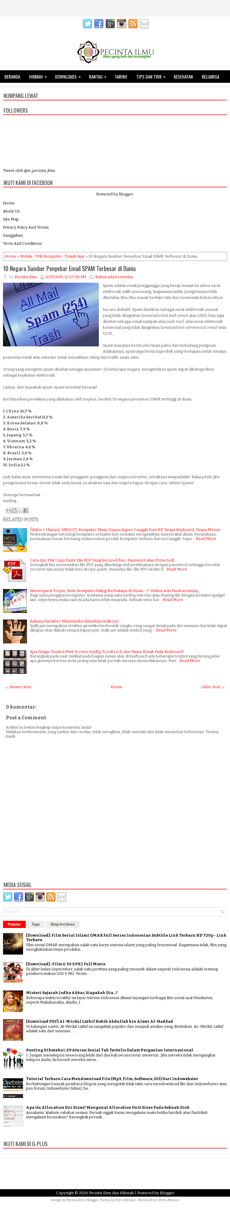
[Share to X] (20, 510)
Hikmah (38, 76)
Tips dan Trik (150, 76)
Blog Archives (63, 924)
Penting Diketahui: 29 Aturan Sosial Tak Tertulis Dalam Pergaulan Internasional (109, 1050)
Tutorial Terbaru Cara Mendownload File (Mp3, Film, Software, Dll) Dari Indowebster (112, 1079)
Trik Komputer (48, 256)
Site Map (11, 219)
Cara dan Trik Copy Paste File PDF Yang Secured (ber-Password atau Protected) (102, 560)
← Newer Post (18, 687)
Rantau (97, 76)
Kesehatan (183, 76)
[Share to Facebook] (26, 510)
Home (9, 203)
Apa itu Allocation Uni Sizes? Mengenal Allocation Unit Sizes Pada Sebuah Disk (108, 1107)
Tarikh (121, 76)
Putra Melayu (125, 1200)
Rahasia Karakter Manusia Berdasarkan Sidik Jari (74, 621)
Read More (206, 538)
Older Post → (213, 687)
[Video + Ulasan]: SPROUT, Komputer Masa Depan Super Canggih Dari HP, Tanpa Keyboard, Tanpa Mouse (125, 529)
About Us (11, 211)
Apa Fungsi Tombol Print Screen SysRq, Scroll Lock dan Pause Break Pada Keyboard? (107, 651)
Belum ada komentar (114, 277)
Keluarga (210, 76)
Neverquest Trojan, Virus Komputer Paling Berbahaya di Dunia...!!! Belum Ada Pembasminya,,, (115, 590)
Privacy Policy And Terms (26, 227)
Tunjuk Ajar (74, 256)
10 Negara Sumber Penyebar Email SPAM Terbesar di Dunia (69, 268)
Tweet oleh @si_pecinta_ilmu (29, 170)
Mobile (26, 256)
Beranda (12, 76)
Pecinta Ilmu (75, 1200)
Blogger (126, 194)
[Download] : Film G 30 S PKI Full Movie (65, 964)
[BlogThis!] (14, 510)
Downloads (68, 76)
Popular (14, 924)
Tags (36, 924)
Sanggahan (13, 235)
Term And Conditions (22, 243)
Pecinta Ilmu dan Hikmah (111, 1193)
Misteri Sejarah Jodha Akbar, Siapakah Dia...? (72, 992)
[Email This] (9, 510)
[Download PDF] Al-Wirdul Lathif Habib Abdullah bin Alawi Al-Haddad (99, 1021)
